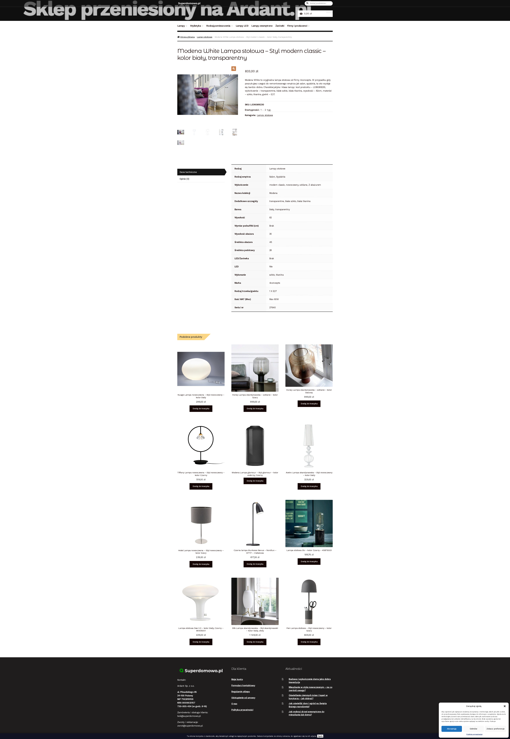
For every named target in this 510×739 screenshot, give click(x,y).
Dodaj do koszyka (201, 408)
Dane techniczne (188, 172)
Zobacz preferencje (495, 729)
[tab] (201, 172)
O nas (234, 703)
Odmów (473, 729)
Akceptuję (451, 729)
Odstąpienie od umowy (243, 697)
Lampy (181, 25)
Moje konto (237, 679)
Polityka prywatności (474, 734)
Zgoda (320, 736)
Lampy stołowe (204, 37)
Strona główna (187, 37)
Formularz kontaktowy (243, 685)
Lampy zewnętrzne (261, 25)
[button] (504, 706)
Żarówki (279, 25)
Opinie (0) (184, 179)
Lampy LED (242, 25)
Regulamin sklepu (240, 691)
